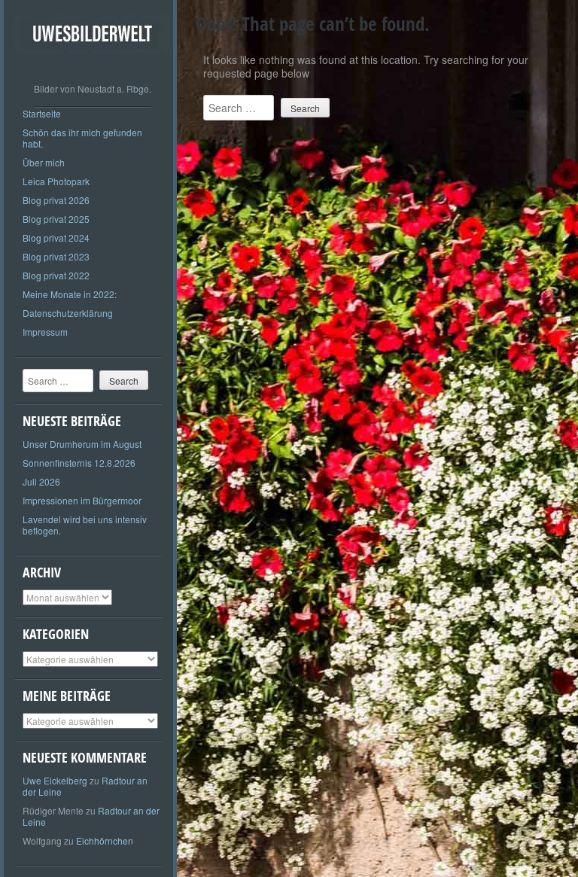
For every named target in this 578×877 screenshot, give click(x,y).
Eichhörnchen (104, 840)
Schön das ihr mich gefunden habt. (82, 138)
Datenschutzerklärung (68, 312)
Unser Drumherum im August (82, 443)
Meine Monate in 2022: (70, 294)
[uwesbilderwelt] (92, 63)
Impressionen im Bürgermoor (82, 500)
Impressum (45, 331)
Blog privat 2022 (56, 275)
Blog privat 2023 (56, 256)
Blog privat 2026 (56, 199)
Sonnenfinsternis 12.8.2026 (79, 462)
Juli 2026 (41, 481)
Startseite (42, 113)
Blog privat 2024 (56, 237)
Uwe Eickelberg (55, 780)
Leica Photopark (56, 181)
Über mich (44, 162)
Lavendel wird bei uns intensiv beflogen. (85, 525)
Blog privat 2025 (56, 218)
